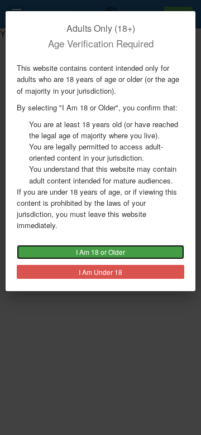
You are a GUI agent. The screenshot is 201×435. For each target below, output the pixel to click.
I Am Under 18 (100, 272)
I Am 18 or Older (100, 252)
